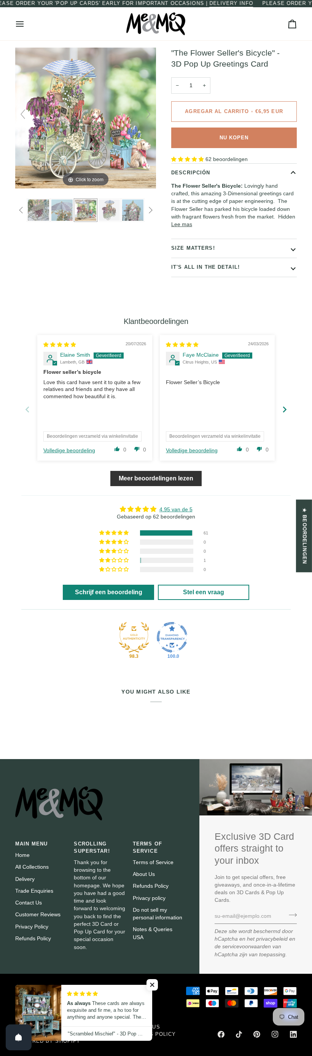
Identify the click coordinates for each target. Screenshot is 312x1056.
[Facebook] (221, 1034)
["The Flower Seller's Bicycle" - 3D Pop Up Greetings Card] (38, 210)
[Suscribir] (290, 915)
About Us (144, 874)
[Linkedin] (293, 1034)
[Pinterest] (256, 1034)
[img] (59, 345)
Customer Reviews (37, 914)
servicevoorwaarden (246, 946)
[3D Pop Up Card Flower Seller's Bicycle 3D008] (85, 210)
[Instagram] (275, 1034)
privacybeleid (272, 939)
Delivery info (231, 3)
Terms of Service (153, 862)
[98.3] (134, 637)
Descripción (190, 172)
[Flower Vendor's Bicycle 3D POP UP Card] (109, 210)
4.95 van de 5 (176, 509)
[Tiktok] (239, 1034)
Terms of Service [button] (147, 847)
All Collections (32, 867)
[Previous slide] (22, 114)
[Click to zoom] (85, 118)
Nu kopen (234, 137)
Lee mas (181, 224)
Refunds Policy (33, 938)
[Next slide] (148, 114)
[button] (188, 159)
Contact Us (28, 903)
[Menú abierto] (26, 24)
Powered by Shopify (47, 1041)
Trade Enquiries (34, 891)
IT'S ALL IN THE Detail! (205, 267)
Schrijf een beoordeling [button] (108, 592)
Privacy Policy (31, 927)
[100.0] (172, 637)
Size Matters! (193, 248)
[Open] (19, 1037)
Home (22, 855)
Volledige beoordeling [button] (69, 450)
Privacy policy (149, 898)
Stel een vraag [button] (203, 592)
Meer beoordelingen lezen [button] (156, 478)
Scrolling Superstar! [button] (92, 847)
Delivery (25, 879)
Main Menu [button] (31, 844)
